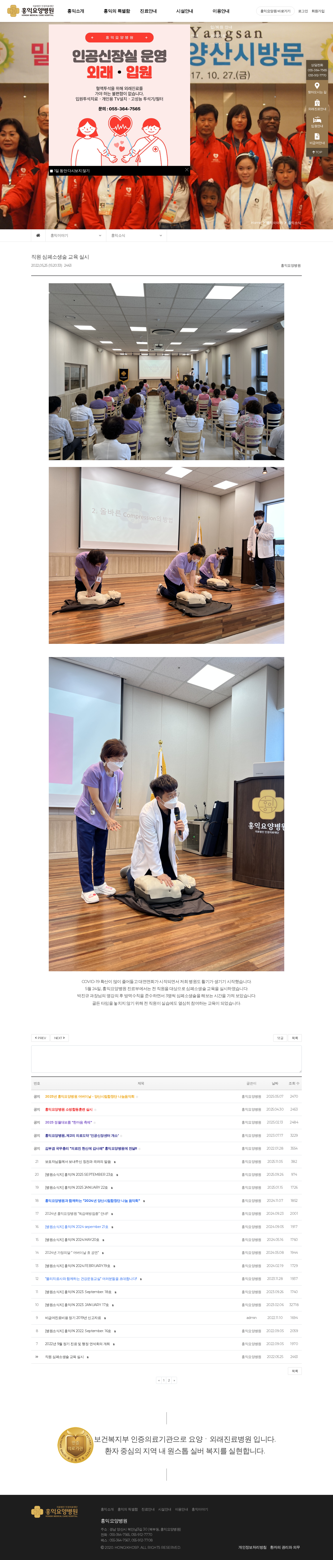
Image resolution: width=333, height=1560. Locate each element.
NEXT (58, 1038)
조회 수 (294, 1083)
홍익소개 (75, 11)
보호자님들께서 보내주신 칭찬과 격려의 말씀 (78, 1161)
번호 (37, 1083)
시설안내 (184, 11)
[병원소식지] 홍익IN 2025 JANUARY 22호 (76, 1187)
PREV (41, 1038)
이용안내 (221, 11)
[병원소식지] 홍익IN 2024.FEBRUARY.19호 (77, 1266)
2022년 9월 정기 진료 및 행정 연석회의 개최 (77, 1344)
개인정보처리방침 (252, 1547)
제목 (141, 1083)
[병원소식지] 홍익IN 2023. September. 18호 (78, 1292)
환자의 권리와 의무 (285, 1547)
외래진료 (218, 35)
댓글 (280, 1038)
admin (251, 1318)
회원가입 (318, 11)
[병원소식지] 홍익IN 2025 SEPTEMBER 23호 (79, 1174)
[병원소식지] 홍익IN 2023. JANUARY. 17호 (77, 1305)
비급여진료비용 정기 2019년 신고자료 (73, 1318)
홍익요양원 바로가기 (275, 11)
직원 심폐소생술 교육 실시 (64, 1357)
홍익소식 (294, 223)
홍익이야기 (274, 223)
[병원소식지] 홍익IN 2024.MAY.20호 (72, 1239)
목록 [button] (295, 1371)
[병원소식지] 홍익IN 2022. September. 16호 (78, 1331)
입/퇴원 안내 (221, 27)
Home (256, 223)
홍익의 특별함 (117, 11)
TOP (318, 152)
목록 (295, 1038)
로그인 (303, 11)
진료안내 (148, 11)
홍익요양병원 (291, 265)
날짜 (275, 1083)
